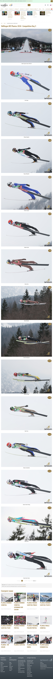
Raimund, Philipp (29, 672)
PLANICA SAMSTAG (19, 645)
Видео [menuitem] (40, 8)
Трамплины (2, 668)
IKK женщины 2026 (21, 664)
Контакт (41, 662)
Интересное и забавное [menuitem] (33, 8)
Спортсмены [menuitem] (21, 8)
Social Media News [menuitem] (49, 9)
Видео (10, 662)
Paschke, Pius (29, 669)
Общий (2, 664)
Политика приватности (29, 0)
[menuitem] (45, 5)
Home (1, 23)
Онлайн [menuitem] (6, 8)
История (2, 670)
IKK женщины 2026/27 (21, 672)
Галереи (5, 23)
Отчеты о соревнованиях (4, 666)
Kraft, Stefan (28, 667)
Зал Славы (10, 668)
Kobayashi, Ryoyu (29, 665)
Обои (10, 664)
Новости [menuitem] (2, 8)
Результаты (2, 663)
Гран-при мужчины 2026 (21, 660)
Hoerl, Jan (28, 664)
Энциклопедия (3, 671)
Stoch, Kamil (28, 673)
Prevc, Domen (29, 670)
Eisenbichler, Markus (30, 661)
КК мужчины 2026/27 (21, 670)
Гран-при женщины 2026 (21, 661)
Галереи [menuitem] (27, 8)
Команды (10, 667)
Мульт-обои (11, 666)
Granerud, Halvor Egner (30, 663)
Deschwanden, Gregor (30, 660)
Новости (2, 662)
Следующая (34, 580)
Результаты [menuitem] (11, 8)
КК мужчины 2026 (20, 663)
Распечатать (42, 663)
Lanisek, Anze (29, 668)
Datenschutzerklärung (43, 664)
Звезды (10, 670)
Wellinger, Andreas (29, 676)
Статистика (2, 667)
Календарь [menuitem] (16, 8)
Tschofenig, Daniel (29, 674)
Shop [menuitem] (43, 8)
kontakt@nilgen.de (23, 586)
